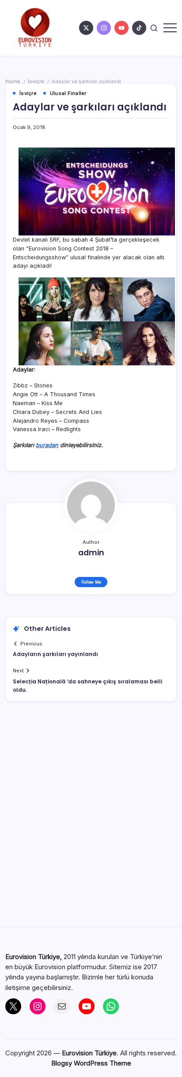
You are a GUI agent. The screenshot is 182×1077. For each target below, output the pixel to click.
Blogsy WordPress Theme (91, 1063)
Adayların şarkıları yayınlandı (55, 654)
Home (12, 81)
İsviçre (36, 81)
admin (91, 552)
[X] (13, 1006)
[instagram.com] (104, 28)
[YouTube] (87, 1006)
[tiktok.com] (139, 28)
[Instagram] (38, 1006)
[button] (154, 28)
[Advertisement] (91, 819)
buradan (47, 445)
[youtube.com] (121, 28)
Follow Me (91, 582)
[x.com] (86, 28)
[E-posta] (62, 1006)
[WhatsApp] (111, 1006)
